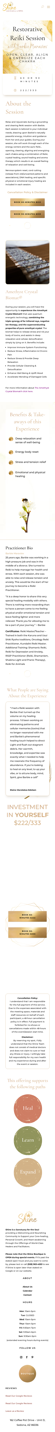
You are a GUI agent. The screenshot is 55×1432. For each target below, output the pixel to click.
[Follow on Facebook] (27, 1357)
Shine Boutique (35, 1254)
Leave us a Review (15, 1411)
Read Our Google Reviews (19, 1396)
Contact (27, 1295)
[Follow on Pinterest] (32, 1357)
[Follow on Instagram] (21, 1357)
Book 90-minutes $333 (27, 214)
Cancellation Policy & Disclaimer (27, 192)
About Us (27, 1286)
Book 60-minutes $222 (27, 202)
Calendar (27, 1291)
